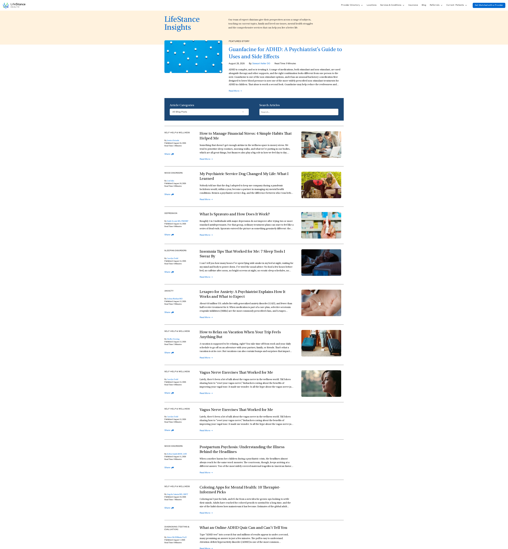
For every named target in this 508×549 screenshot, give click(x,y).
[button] (350, 5)
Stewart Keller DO (261, 63)
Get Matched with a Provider (489, 5)
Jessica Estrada (173, 141)
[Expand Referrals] (441, 5)
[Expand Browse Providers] (361, 5)
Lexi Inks (170, 181)
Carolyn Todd (172, 259)
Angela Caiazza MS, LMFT (177, 494)
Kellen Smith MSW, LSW (177, 454)
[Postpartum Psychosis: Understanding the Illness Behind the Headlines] (321, 458)
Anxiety (168, 291)
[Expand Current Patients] (465, 5)
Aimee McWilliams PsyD (177, 537)
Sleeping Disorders (175, 251)
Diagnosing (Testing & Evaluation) (176, 528)
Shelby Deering (173, 339)
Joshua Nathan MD (175, 299)
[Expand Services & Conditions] (403, 5)
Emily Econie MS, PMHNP (177, 221)
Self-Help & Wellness (177, 133)
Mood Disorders (173, 173)
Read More (234, 91)
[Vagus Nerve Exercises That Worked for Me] (321, 421)
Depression (170, 213)
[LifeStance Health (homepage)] (14, 5)
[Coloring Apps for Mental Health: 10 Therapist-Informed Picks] (321, 498)
